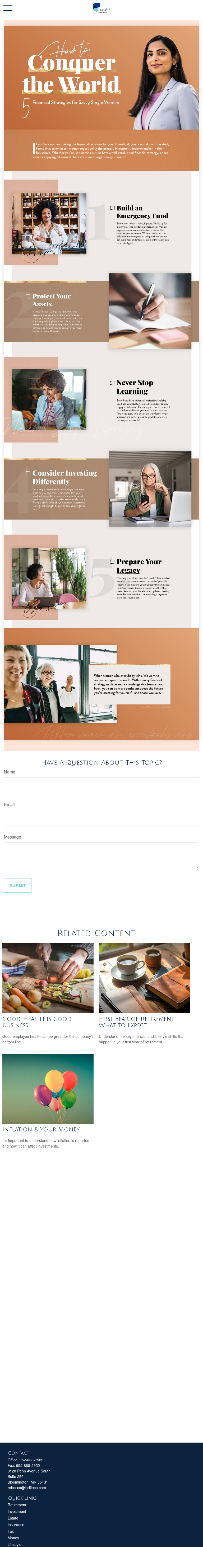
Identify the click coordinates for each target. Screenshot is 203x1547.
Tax (11, 1531)
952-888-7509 (31, 1459)
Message (12, 837)
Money (13, 1537)
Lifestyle (14, 1544)
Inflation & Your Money (41, 1129)
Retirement (17, 1504)
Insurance (16, 1524)
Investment (17, 1511)
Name (9, 772)
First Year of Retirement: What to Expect (137, 1022)
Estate (13, 1518)
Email (9, 804)
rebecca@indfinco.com (27, 1487)
